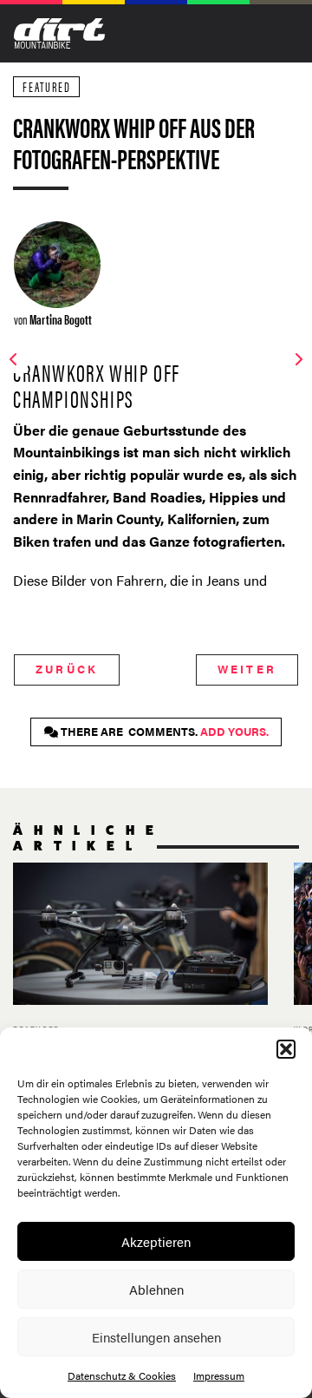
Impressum (218, 1375)
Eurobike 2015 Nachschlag (140, 973)
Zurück (67, 669)
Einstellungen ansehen (156, 1337)
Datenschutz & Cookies (122, 1375)
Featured (47, 86)
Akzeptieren (156, 1241)
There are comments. (163, 731)
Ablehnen (156, 1289)
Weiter (247, 669)
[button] (286, 1049)
